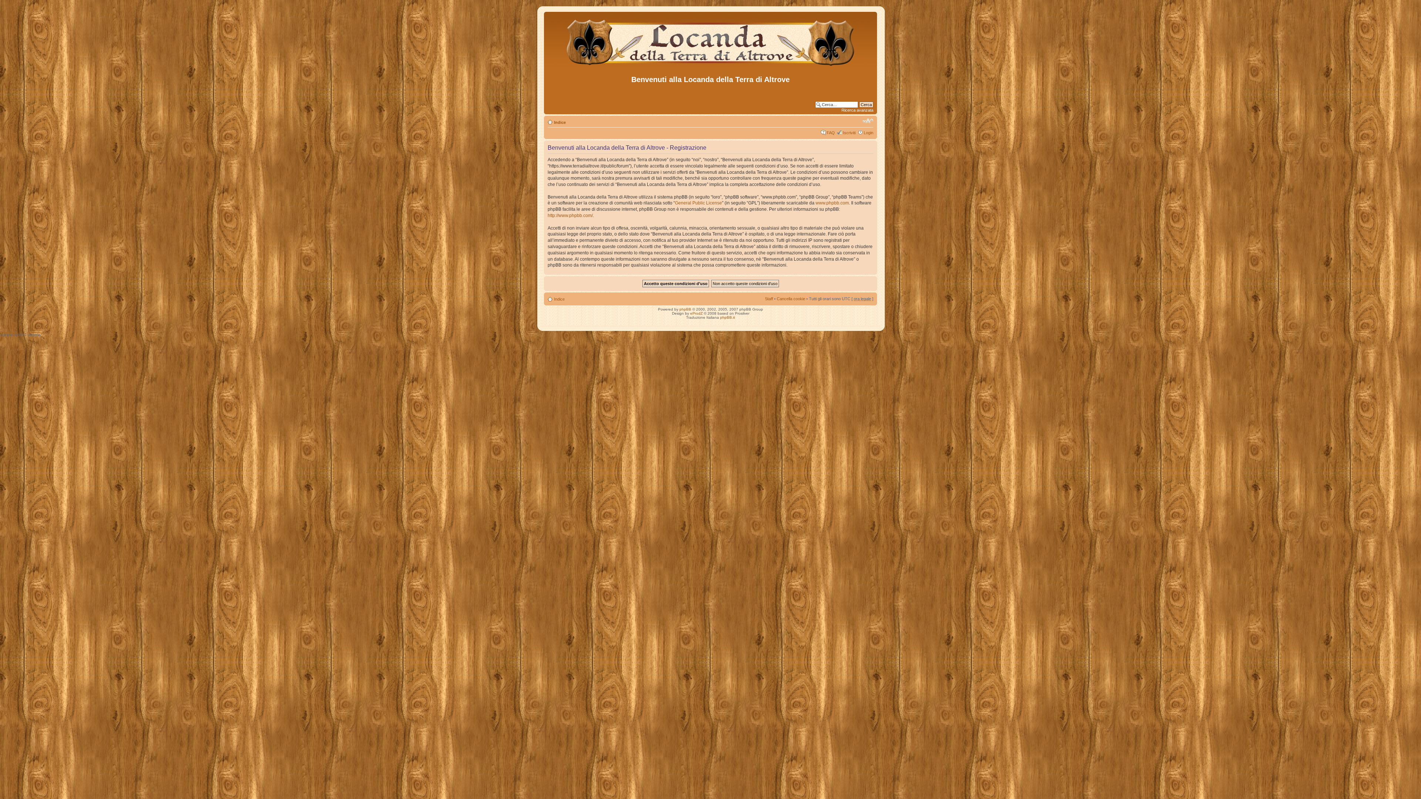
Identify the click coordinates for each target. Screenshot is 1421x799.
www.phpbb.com (832, 203)
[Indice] (710, 66)
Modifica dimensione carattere (868, 121)
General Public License (698, 203)
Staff (769, 299)
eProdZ (696, 313)
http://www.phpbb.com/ (570, 215)
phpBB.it (727, 317)
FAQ (831, 133)
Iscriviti (849, 133)
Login (868, 133)
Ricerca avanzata (857, 110)
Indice (560, 122)
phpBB (685, 309)
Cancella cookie (791, 299)
